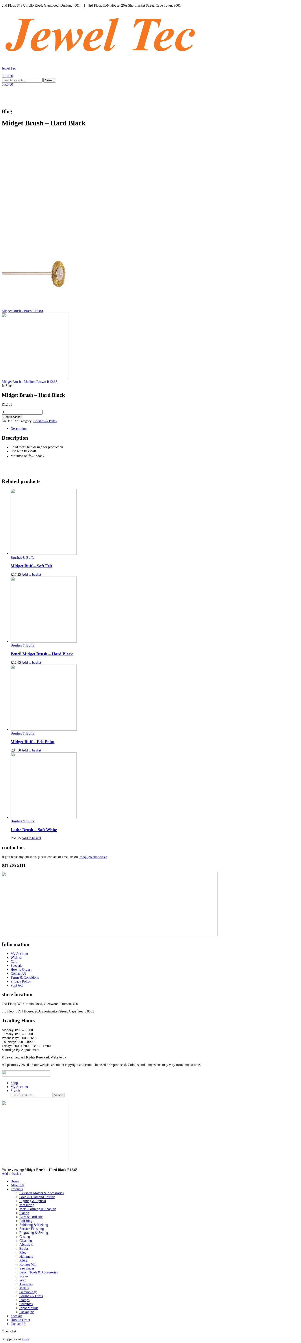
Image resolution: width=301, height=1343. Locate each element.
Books (23, 1248)
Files (22, 1252)
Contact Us (218, 95)
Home (73, 95)
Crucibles (26, 1304)
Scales (23, 1276)
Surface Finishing (31, 1229)
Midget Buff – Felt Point (32, 741)
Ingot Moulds (28, 1308)
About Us (96, 95)
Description (19, 428)
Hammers (26, 1256)
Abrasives (26, 1244)
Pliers (23, 1260)
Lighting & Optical (32, 1201)
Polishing (25, 1221)
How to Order (184, 95)
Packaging (26, 1312)
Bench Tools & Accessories (38, 1272)
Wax (22, 1280)
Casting (24, 1236)
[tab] (155, 429)
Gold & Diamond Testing (37, 1197)
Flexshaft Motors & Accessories (41, 1193)
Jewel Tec (9, 68)
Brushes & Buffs (45, 421)
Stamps (24, 1300)
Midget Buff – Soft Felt (31, 566)
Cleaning (25, 1240)
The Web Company (80, 1057)
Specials (154, 95)
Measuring (26, 1205)
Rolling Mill (27, 1264)
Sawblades (26, 1268)
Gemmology (28, 1292)
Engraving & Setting (33, 1233)
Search (49, 80)
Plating (24, 1213)
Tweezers (26, 1284)
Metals (24, 1288)
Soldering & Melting (33, 1225)
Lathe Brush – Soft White (34, 829)
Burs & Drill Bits (31, 1217)
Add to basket (12, 417)
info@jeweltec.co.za (93, 857)
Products (122, 95)
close (25, 1339)
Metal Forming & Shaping (37, 1209)
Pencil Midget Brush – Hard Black (42, 654)
